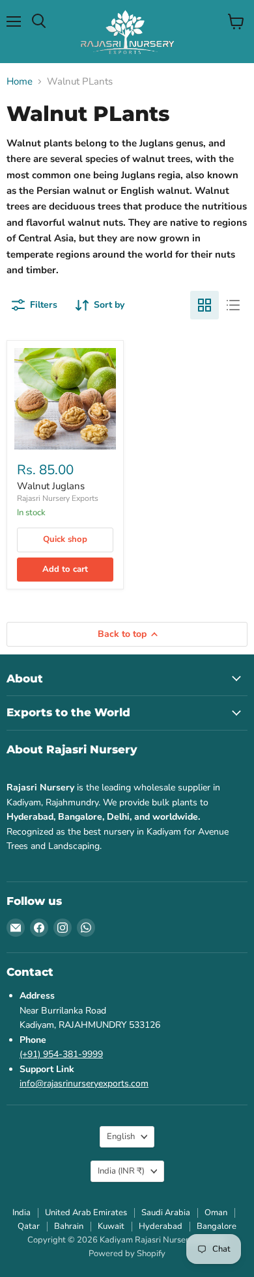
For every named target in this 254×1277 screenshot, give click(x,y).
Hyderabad (160, 1226)
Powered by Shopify (127, 1253)
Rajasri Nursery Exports (57, 498)
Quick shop (65, 539)
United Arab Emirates (86, 1212)
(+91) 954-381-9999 (61, 1054)
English (121, 1136)
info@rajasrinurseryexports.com (84, 1083)
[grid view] (204, 305)
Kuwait (111, 1226)
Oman (216, 1212)
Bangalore (216, 1226)
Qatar (29, 1226)
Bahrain (68, 1226)
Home (20, 81)
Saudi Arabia (165, 1212)
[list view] (233, 305)
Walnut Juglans (51, 485)
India (121, 1171)
